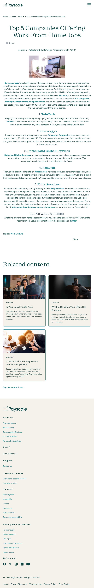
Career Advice (16, 16)
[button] (89, 4)
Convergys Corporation (59, 135)
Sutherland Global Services (48, 151)
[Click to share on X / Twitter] (89, 239)
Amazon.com (41, 172)
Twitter (73, 221)
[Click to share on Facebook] (85, 239)
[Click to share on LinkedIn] (81, 239)
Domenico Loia (12, 83)
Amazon (48, 167)
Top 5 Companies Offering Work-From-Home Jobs (45, 16)
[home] (13, 4)
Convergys (48, 131)
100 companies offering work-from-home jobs (33, 207)
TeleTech (48, 114)
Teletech (10, 121)
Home (5, 16)
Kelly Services (48, 184)
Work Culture (17, 234)
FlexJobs (63, 95)
